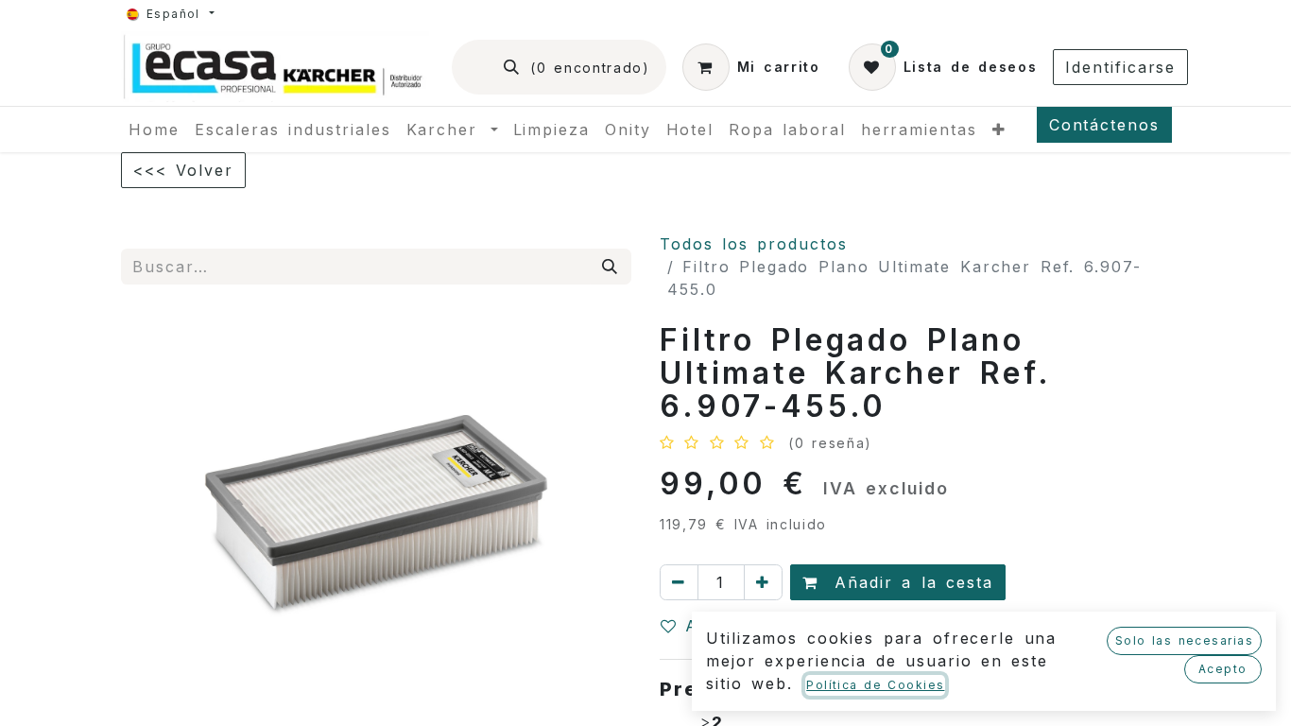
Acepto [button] (1223, 669)
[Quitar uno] (679, 582)
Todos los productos (754, 243)
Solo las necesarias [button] (1184, 640)
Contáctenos (1104, 124)
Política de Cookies (875, 685)
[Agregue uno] (763, 582)
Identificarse (1120, 67)
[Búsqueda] (610, 267)
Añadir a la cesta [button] (909, 582)
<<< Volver (183, 170)
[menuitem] (154, 129)
